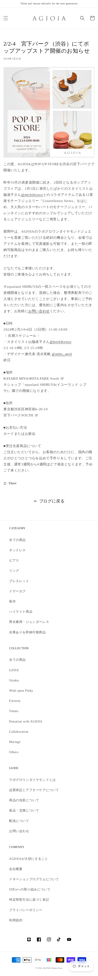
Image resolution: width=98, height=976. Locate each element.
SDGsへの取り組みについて (29, 889)
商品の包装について (24, 800)
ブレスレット (19, 581)
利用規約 (15, 920)
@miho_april (62, 354)
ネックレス (17, 550)
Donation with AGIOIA (25, 721)
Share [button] (13, 483)
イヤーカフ (17, 591)
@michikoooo (32, 195)
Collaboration (18, 731)
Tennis (13, 711)
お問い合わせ (39, 311)
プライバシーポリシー (25, 910)
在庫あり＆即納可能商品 (27, 632)
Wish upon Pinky (21, 690)
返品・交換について (24, 810)
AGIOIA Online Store (53, 968)
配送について (19, 821)
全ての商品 (17, 540)
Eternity (15, 701)
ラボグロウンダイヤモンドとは (32, 780)
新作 (12, 601)
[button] (6, 18)
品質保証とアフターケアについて (34, 790)
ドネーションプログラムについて (34, 879)
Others (13, 752)
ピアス (14, 560)
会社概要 (15, 869)
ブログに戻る (52, 501)
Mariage (15, 742)
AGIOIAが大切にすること (28, 858)
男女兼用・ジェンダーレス (29, 622)
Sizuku (14, 680)
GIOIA (14, 670)
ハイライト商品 (20, 611)
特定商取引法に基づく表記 (29, 899)
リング (14, 570)
